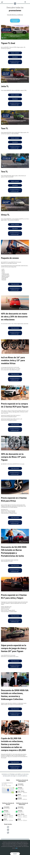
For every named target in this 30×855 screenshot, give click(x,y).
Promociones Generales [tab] (15, 20)
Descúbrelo (15, 57)
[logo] (15, 4)
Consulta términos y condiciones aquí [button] (14, 61)
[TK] (8, 832)
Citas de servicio (15, 284)
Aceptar (15, 853)
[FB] (8, 827)
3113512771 (20, 811)
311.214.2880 (21, 785)
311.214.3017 (7, 808)
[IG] (8, 830)
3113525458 (20, 788)
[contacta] (8, 790)
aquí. (16, 848)
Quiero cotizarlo (15, 53)
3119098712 (6, 811)
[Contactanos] (24, 2)
